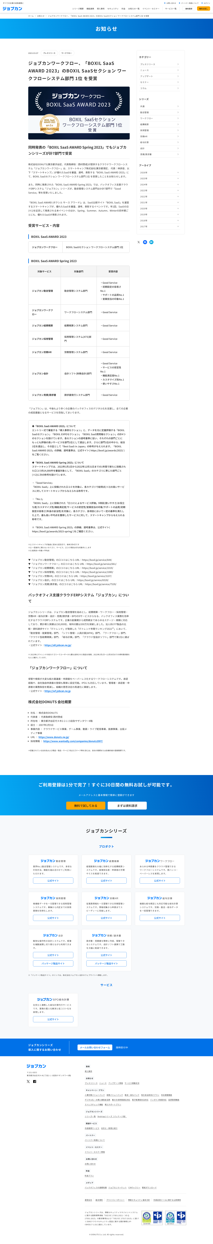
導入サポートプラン (113, 1104)
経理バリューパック (115, 1095)
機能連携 (90, 8)
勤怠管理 (144, 112)
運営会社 (88, 1200)
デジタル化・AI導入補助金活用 (97, 1099)
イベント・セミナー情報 (95, 1152)
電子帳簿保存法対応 (140, 1099)
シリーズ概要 (78, 8)
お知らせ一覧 (134, 8)
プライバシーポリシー (115, 1200)
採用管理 (144, 130)
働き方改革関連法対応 (121, 1099)
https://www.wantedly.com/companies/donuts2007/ (73, 741)
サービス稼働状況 (132, 1083)
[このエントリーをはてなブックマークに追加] (151, 242)
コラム (143, 88)
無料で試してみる (85, 806)
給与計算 (144, 142)
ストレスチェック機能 (94, 1104)
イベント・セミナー (150, 8)
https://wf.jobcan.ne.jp (57, 691)
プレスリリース (49, 53)
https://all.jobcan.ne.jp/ (57, 645)
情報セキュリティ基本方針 (139, 1200)
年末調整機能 (166, 1095)
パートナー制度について (190, 3)
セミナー (144, 82)
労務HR (144, 136)
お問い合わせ (171, 3)
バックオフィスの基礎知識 (96, 1187)
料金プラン (89, 1175)
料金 (123, 8)
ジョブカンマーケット (117, 1187)
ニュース (144, 70)
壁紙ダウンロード (149, 1187)
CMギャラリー (134, 1187)
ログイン (207, 3)
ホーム (31, 16)
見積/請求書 (146, 154)
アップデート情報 (115, 1083)
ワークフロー (66, 53)
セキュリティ (113, 8)
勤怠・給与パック (132, 1095)
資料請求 (188, 8)
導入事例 (100, 8)
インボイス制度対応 (158, 1099)
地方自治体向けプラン (150, 1095)
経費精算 (144, 124)
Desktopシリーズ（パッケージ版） (112, 1116)
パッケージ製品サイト (53, 963)
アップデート (146, 76)
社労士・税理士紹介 (109, 1128)
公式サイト (53, 880)
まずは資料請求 (127, 806)
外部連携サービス (92, 1128)
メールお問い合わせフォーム (95, 1047)
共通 (142, 106)
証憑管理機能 (173, 1099)
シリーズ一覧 (90, 1116)
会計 (142, 148)
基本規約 (99, 1200)
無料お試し (203, 8)
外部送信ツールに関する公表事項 (167, 1200)
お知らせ (40, 16)
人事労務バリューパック (95, 1095)
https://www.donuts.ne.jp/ (54, 737)
